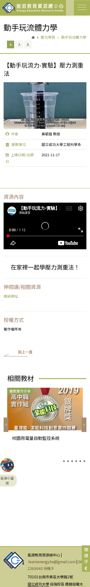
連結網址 (11, 296)
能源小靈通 (7, 467)
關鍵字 (86, 555)
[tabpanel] (45, 421)
